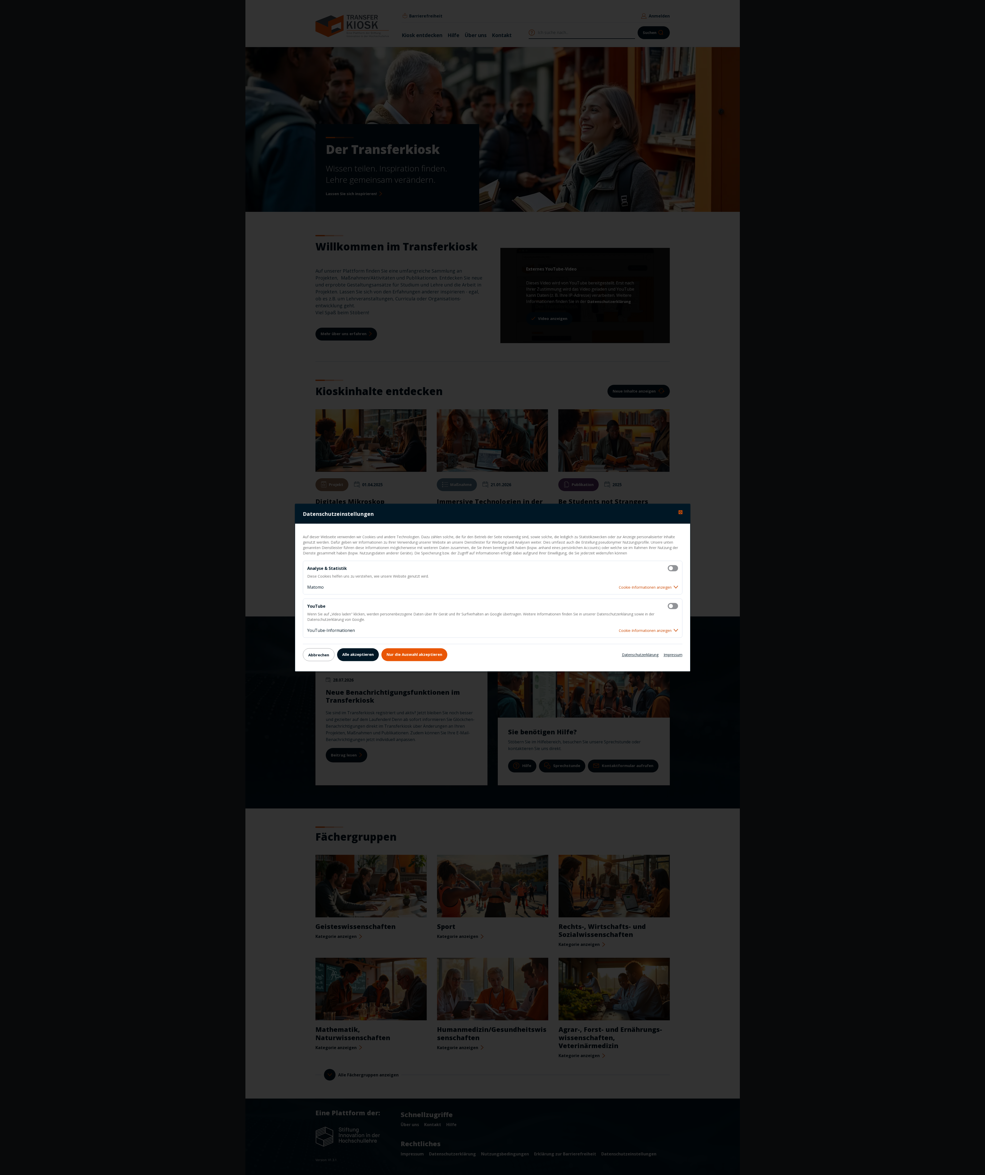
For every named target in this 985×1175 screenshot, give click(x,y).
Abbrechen (318, 654)
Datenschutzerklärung (640, 654)
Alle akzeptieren (358, 654)
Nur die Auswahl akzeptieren (414, 654)
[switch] (673, 568)
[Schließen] (680, 512)
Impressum (673, 654)
